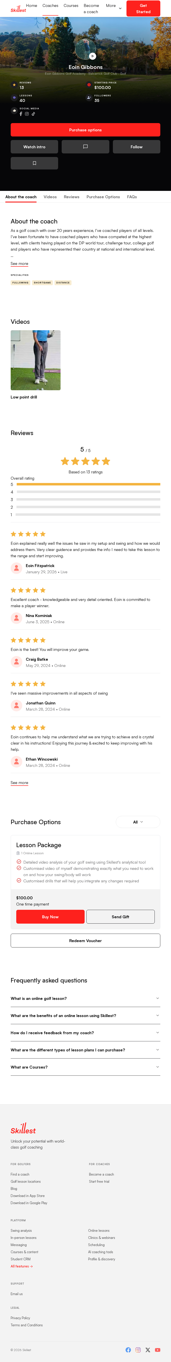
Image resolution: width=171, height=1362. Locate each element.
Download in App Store (28, 1196)
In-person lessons (24, 1238)
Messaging (19, 1245)
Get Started (143, 8)
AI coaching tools (100, 1252)
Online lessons (99, 1230)
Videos (50, 196)
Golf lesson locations (26, 1181)
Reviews (71, 196)
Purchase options (85, 129)
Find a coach (20, 1174)
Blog (14, 1189)
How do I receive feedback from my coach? (52, 1032)
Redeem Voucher (85, 940)
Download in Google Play (29, 1203)
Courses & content (24, 1252)
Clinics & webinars (101, 1238)
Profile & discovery (101, 1259)
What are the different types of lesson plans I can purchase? (68, 1049)
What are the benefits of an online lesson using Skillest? (63, 1015)
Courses (71, 5)
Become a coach (91, 8)
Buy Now (50, 916)
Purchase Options (103, 196)
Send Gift (120, 916)
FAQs (132, 196)
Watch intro (34, 146)
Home (31, 5)
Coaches (50, 5)
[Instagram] (138, 1350)
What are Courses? (29, 1067)
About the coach (21, 196)
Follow (136, 146)
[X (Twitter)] (148, 1350)
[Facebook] (128, 1350)
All (135, 821)
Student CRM (21, 1259)
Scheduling (96, 1245)
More (111, 5)
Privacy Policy (20, 1318)
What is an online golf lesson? (39, 998)
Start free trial (99, 1181)
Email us (17, 1294)
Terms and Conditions (27, 1325)
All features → (22, 1266)
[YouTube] (157, 1350)
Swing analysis (21, 1230)
